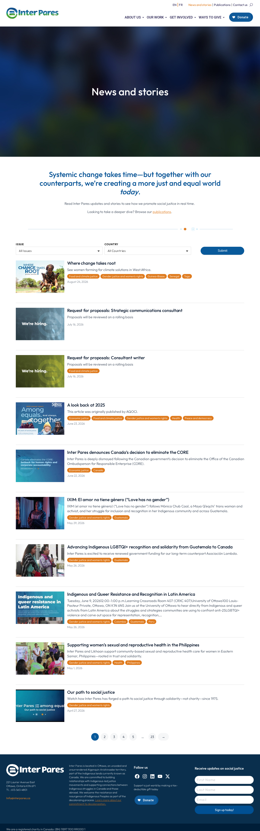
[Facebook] (137, 776)
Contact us (240, 5)
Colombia (120, 621)
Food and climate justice (83, 276)
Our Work (155, 17)
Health (176, 418)
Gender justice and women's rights (122, 276)
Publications (222, 5)
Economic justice (79, 418)
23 (152, 737)
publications (162, 212)
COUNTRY (111, 244)
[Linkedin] (152, 776)
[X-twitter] (167, 776)
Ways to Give (210, 17)
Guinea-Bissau (156, 276)
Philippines (133, 662)
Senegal (174, 276)
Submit (222, 250)
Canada (98, 470)
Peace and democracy (198, 418)
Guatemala (121, 517)
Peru (151, 621)
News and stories (199, 5)
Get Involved (181, 17)
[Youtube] (160, 776)
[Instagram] (144, 776)
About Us (133, 17)
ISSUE (20, 244)
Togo (187, 276)
